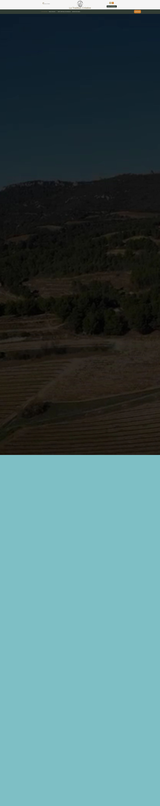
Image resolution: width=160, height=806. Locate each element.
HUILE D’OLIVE (52, 11)
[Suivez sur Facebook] (113, 3)
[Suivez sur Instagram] (110, 3)
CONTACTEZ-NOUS (76, 11)
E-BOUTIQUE (137, 11)
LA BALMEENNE (44, 11)
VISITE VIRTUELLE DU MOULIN (64, 11)
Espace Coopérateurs (111, 6)
